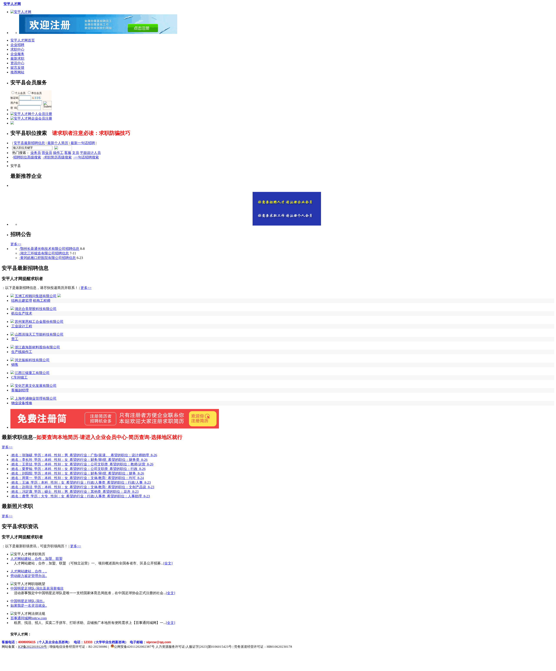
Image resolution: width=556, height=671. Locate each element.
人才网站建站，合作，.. (28, 571)
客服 (67, 153)
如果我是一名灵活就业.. (28, 605)
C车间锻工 (19, 377)
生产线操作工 (21, 352)
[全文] (167, 563)
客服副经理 (20, 390)
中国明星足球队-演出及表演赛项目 (37, 588)
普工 (14, 339)
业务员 (35, 153)
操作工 (58, 153)
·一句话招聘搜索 (86, 157)
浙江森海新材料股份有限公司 (37, 347)
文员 (75, 153)
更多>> (15, 244)
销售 (14, 364)
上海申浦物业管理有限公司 (35, 398)
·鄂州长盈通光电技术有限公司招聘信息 (49, 249)
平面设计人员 (90, 153)
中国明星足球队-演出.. (27, 601)
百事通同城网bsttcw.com (28, 618)
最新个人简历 (57, 143)
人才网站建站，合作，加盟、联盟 (36, 559)
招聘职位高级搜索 (27, 157)
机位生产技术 (21, 313)
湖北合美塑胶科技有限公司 (35, 309)
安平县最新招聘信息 (29, 143)
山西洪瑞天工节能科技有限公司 (39, 334)
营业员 (47, 153)
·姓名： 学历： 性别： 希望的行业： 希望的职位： (83, 455)
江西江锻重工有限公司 (32, 373)
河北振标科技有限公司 (32, 360)
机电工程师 (41, 300)
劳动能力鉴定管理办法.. (28, 576)
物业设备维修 (21, 403)
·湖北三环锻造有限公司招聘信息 (44, 253)
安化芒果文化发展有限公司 (35, 385)
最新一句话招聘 (83, 143)
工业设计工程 (21, 326)
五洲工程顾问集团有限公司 (35, 296)
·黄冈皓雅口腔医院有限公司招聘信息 (47, 258)
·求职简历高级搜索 (57, 157)
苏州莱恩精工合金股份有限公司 (39, 321)
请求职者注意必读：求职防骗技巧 (91, 133)
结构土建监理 (21, 300)
